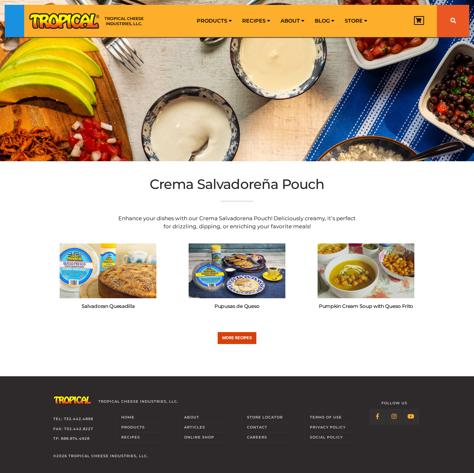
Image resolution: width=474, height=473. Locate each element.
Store (354, 21)
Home (127, 417)
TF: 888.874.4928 (71, 438)
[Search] (453, 21)
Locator (265, 417)
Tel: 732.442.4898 (73, 419)
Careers (257, 437)
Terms (326, 417)
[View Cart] (419, 20)
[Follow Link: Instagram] (394, 417)
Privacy (328, 427)
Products (213, 21)
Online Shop (199, 437)
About (291, 21)
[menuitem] (214, 21)
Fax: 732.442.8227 (73, 429)
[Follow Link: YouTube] (411, 417)
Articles (194, 427)
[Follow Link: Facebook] (378, 417)
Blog (323, 21)
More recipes (237, 337)
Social (326, 437)
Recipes (254, 21)
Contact (257, 427)
